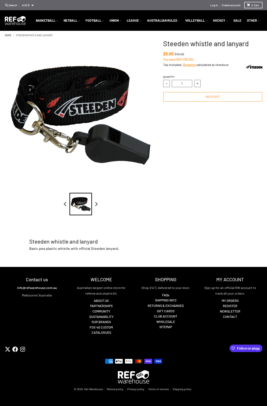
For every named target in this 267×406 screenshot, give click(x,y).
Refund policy (115, 389)
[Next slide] (96, 204)
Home (8, 35)
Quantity (169, 76)
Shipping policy (182, 389)
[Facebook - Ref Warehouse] (15, 349)
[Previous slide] (65, 204)
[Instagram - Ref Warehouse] (22, 349)
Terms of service (158, 389)
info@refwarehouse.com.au (37, 288)
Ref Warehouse (93, 389)
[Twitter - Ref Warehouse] (7, 349)
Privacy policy (135, 389)
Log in (214, 5)
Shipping (189, 65)
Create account (231, 5)
